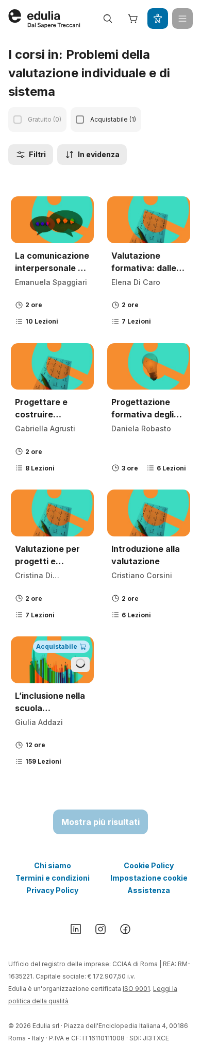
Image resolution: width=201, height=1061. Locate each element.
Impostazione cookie (149, 877)
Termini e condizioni (52, 877)
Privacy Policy (52, 890)
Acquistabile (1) (113, 119)
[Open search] (107, 18)
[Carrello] (133, 18)
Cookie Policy (149, 865)
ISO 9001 (136, 988)
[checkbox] (17, 119)
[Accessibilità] (157, 18)
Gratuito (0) (44, 119)
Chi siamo (52, 865)
